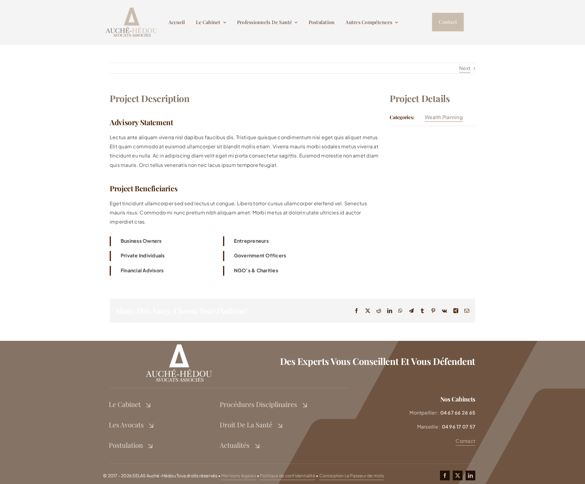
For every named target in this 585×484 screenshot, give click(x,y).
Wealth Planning (444, 117)
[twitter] (458, 475)
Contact (465, 441)
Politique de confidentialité (287, 475)
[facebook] (445, 475)
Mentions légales (238, 475)
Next (464, 68)
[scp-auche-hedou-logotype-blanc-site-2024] (178, 343)
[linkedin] (470, 475)
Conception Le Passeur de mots (351, 475)
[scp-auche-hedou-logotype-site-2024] (131, 7)
